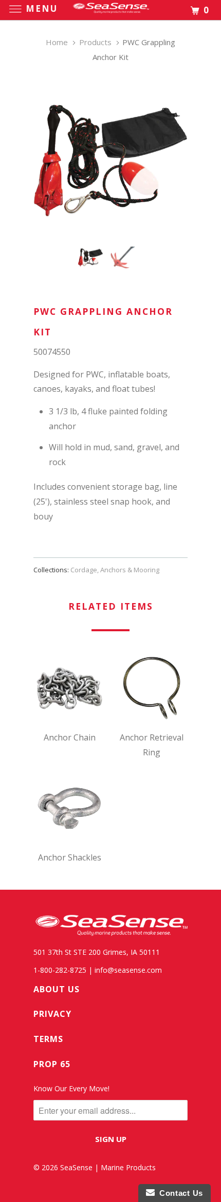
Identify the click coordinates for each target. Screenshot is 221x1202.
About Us (56, 989)
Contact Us (179, 1193)
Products (95, 42)
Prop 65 (51, 1064)
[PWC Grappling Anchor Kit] (110, 160)
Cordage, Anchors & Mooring (114, 569)
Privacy (52, 1013)
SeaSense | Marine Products (108, 1167)
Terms (48, 1039)
